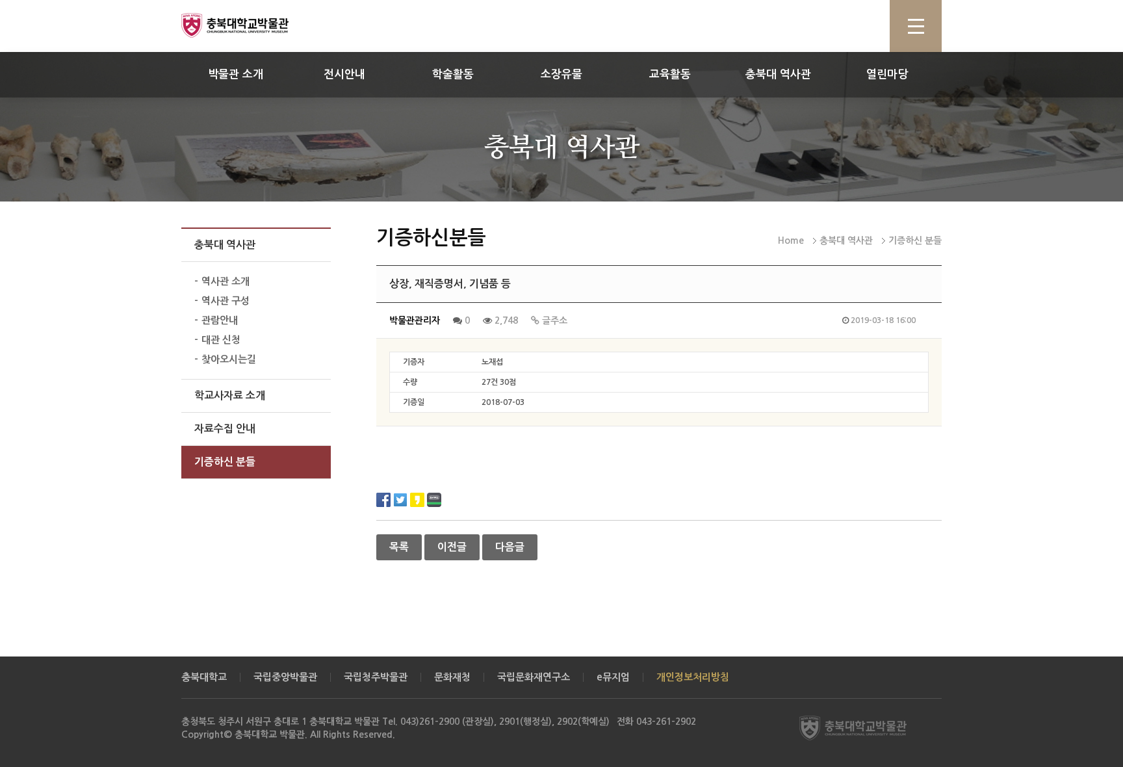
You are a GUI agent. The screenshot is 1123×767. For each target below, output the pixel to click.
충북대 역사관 (778, 74)
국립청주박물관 (375, 677)
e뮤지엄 (613, 677)
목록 (399, 547)
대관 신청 (220, 339)
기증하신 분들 (224, 462)
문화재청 (452, 677)
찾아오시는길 (228, 359)
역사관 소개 (225, 281)
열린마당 (887, 74)
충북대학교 (204, 677)
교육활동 (670, 74)
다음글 (509, 547)
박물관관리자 (414, 320)
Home (791, 240)
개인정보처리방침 (692, 677)
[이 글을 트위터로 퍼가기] (400, 499)
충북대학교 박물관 (249, 25)
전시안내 (344, 74)
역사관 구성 (225, 301)
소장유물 (561, 74)
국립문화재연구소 (533, 677)
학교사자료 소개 (229, 395)
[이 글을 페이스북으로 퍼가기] (383, 499)
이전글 (452, 547)
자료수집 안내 (224, 429)
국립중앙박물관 (285, 677)
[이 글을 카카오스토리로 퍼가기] (417, 499)
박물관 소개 (235, 74)
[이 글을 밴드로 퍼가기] (434, 499)
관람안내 (219, 320)
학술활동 (453, 74)
